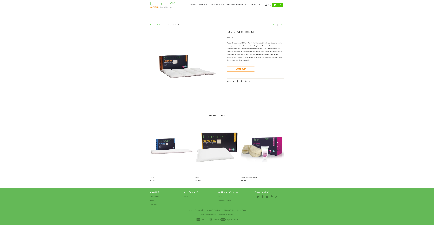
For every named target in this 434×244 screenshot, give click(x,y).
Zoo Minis (153, 205)
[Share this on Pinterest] (241, 82)
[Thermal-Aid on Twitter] (258, 197)
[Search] (270, 5)
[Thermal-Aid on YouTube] (267, 197)
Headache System (224, 201)
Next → (281, 25)
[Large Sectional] (187, 66)
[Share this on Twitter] (233, 82)
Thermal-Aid (211, 214)
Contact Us (255, 5)
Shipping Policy (229, 210)
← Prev (273, 25)
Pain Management (236, 5)
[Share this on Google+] (245, 82)
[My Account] (266, 5)
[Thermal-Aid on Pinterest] (271, 197)
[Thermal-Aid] (166, 5)
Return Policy (241, 210)
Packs (186, 197)
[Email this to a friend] (249, 82)
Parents (202, 5)
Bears (152, 201)
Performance (217, 5)
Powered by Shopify (226, 214)
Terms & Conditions (214, 210)
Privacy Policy (200, 210)
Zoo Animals (154, 197)
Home (193, 5)
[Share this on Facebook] (237, 82)
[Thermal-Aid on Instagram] (276, 197)
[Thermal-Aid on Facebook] (262, 197)
